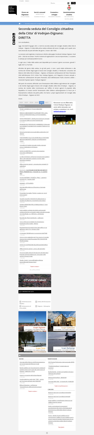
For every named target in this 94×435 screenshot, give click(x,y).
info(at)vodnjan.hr (60, 111)
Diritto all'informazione (44, 301)
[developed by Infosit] (47, 433)
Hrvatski (21, 1)
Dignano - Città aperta (44, 306)
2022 (41, 103)
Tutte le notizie (34, 266)
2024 (31, 103)
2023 (36, 103)
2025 (26, 103)
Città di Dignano (12, 10)
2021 (46, 103)
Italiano (27, 1)
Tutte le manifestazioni (61, 386)
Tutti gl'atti (61, 427)
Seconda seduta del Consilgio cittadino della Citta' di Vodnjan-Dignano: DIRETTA (47, 23)
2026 (21, 103)
